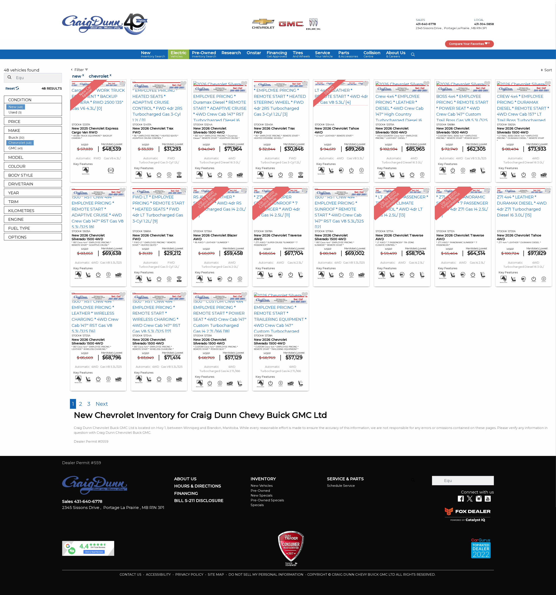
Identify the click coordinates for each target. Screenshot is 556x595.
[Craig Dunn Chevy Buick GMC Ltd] (92, 23)
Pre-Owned (260, 491)
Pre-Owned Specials (267, 500)
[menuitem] (34, 107)
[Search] (9, 77)
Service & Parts (345, 479)
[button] (153, 54)
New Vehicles (262, 486)
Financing (186, 493)
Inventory (263, 479)
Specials (257, 505)
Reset (10, 88)
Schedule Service (341, 486)
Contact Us (131, 575)
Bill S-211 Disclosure (198, 501)
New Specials (261, 495)
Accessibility (159, 575)
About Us (185, 479)
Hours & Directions (197, 486)
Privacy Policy (189, 575)
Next (102, 404)
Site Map (216, 575)
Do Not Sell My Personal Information (266, 575)
